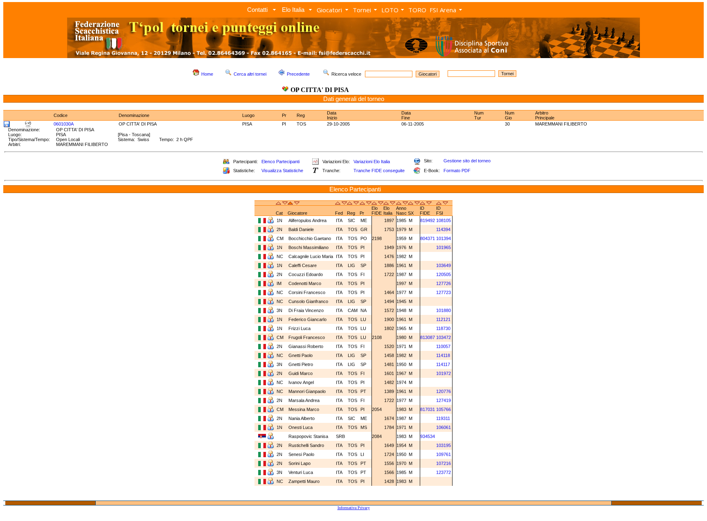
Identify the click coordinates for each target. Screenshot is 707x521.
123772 (443, 472)
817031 (427, 409)
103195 (443, 445)
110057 (443, 346)
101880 (443, 310)
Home (207, 74)
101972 (443, 373)
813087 (427, 337)
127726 (443, 283)
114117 (443, 364)
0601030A (64, 123)
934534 (427, 436)
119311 (443, 418)
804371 (427, 238)
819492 (427, 220)
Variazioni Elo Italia (372, 161)
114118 (443, 355)
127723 (443, 292)
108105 (443, 220)
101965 (443, 247)
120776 (443, 391)
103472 (443, 337)
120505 (443, 274)
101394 (443, 238)
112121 (443, 319)
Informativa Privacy (354, 507)
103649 (443, 265)
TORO (417, 10)
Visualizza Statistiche (282, 170)
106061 (443, 427)
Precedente (298, 74)
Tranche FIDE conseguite (379, 170)
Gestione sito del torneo (467, 160)
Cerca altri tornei (250, 74)
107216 (443, 463)
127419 (443, 400)
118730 (443, 328)
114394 (443, 229)
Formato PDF (457, 170)
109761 (443, 454)
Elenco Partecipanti (280, 161)
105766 (443, 409)
